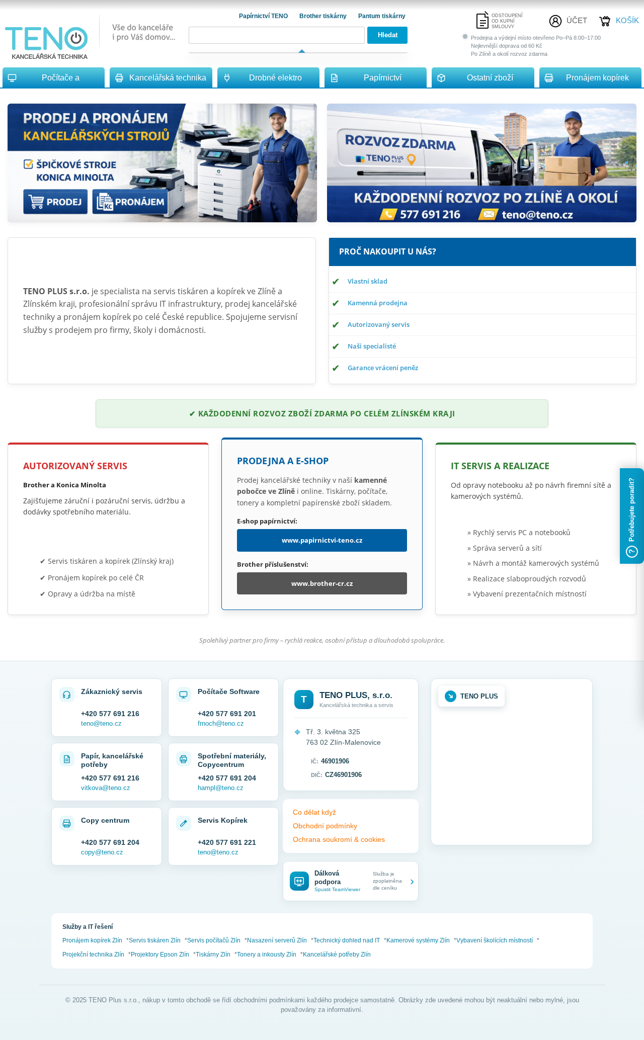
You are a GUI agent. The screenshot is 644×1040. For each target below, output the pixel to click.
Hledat (387, 35)
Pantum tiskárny (382, 16)
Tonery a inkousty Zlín (266, 954)
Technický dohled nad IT (346, 940)
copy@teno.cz (102, 852)
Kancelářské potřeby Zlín (337, 954)
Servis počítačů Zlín (213, 940)
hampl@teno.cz (221, 788)
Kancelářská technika (167, 77)
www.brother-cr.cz (322, 583)
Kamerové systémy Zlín (418, 940)
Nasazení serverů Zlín (277, 940)
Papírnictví (382, 77)
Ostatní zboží (490, 77)
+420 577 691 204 (227, 778)
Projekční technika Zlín (93, 954)
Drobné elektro (275, 77)
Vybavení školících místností (494, 940)
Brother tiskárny (323, 16)
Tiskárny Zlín (213, 954)
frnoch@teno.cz (221, 723)
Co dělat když (314, 812)
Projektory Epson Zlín (160, 954)
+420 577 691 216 (110, 714)
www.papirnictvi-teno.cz (322, 540)
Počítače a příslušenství (60, 81)
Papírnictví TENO (264, 16)
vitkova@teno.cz (105, 788)
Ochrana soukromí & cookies (339, 839)
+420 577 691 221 (227, 842)
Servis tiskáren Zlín (155, 940)
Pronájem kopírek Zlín (92, 940)
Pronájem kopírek (597, 77)
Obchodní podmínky (325, 826)
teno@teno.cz (101, 723)
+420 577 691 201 (227, 714)
